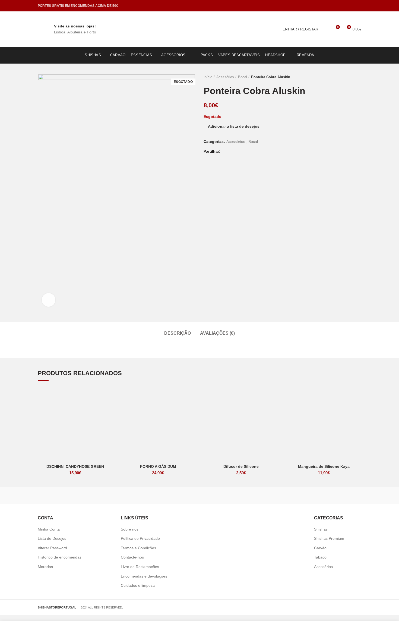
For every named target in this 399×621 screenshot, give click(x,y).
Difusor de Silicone (241, 466)
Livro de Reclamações (140, 566)
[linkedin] (246, 151)
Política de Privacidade (140, 538)
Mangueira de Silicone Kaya (324, 466)
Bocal (242, 77)
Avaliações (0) (217, 333)
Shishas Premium (329, 538)
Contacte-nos (132, 557)
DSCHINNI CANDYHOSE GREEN (75, 466)
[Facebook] (351, 5)
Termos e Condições (138, 548)
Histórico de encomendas (59, 557)
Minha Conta (49, 529)
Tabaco (320, 557)
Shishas (321, 529)
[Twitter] (233, 151)
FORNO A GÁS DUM (158, 466)
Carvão (320, 548)
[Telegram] (253, 151)
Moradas (45, 566)
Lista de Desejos (52, 538)
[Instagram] (357, 5)
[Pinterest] (239, 151)
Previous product (347, 77)
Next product (358, 77)
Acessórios (225, 77)
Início (208, 77)
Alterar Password (52, 548)
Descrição (177, 333)
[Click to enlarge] (48, 300)
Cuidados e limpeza (138, 585)
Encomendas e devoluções (144, 576)
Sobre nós (129, 529)
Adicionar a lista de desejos (233, 126)
